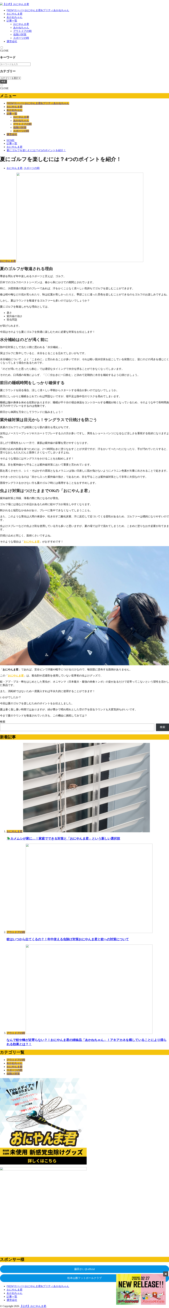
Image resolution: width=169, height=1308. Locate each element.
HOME (11, 140)
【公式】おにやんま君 (33, 1306)
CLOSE (4, 50)
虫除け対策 (19, 34)
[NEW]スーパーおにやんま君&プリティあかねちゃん (38, 10)
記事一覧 (12, 20)
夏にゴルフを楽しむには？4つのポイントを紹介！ (36, 150)
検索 (3, 81)
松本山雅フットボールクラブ (84, 1278)
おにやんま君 (14, 13)
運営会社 (12, 41)
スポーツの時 (21, 38)
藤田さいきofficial (84, 1269)
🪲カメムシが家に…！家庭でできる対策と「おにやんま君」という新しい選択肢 (63, 838)
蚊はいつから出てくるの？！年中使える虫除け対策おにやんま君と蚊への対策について (68, 939)
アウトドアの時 (22, 31)
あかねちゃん (14, 17)
